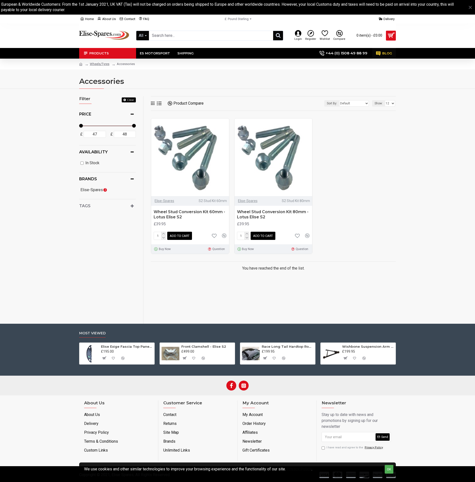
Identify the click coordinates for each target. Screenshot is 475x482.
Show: (379, 103)
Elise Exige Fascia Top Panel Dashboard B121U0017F (127, 346)
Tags (85, 206)
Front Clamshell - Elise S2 (203, 346)
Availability (93, 152)
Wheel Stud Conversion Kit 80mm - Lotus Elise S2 (273, 214)
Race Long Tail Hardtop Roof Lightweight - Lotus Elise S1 (287, 346)
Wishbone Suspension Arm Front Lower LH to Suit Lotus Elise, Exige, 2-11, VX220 (368, 346)
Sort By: (332, 103)
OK (389, 469)
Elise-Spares (164, 201)
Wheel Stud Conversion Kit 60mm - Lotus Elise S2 (189, 214)
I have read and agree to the (355, 447)
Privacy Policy (299, 469)
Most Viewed (92, 333)
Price (85, 114)
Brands (88, 179)
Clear (130, 100)
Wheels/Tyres (99, 64)
